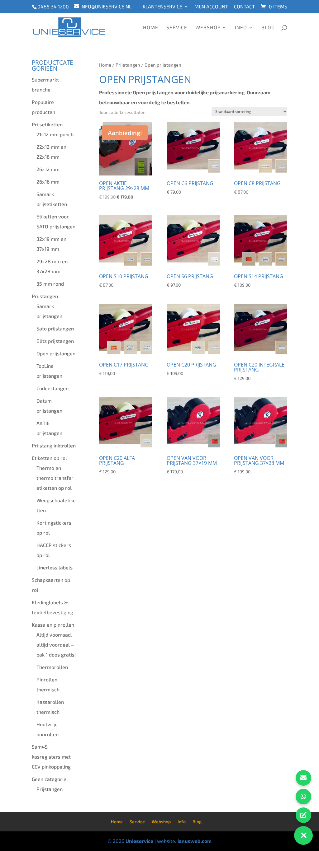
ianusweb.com (195, 841)
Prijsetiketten (47, 124)
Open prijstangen (55, 353)
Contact (244, 6)
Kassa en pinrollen (53, 625)
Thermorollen (52, 667)
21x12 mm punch (55, 134)
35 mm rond (50, 284)
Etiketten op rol (49, 458)
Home (150, 27)
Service (176, 27)
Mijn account (211, 6)
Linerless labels (54, 567)
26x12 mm (48, 169)
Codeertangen (52, 388)
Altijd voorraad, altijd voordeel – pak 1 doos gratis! (56, 644)
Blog (268, 27)
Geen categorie (49, 779)
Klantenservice (162, 6)
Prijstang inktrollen (54, 445)
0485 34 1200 (53, 6)
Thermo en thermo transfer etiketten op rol (55, 478)
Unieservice (139, 841)
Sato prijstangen (55, 328)
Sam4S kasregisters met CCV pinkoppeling (51, 756)
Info (241, 27)
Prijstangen (128, 65)
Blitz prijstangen (55, 341)
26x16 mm (48, 182)
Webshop (208, 27)
